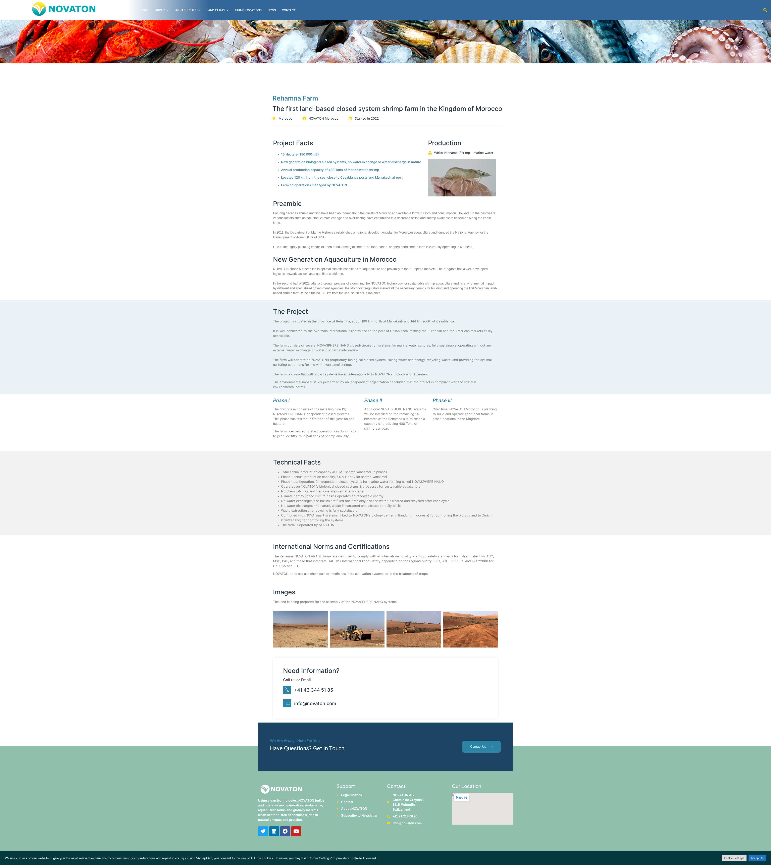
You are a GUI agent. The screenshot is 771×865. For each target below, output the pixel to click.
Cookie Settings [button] (734, 858)
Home (145, 10)
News (272, 10)
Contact (289, 10)
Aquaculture (185, 10)
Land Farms (215, 10)
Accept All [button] (757, 858)
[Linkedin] (274, 831)
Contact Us (478, 746)
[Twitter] (263, 831)
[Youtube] (296, 831)
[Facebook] (285, 831)
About (160, 10)
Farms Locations (248, 10)
